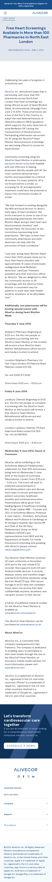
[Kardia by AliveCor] (10, 825)
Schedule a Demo (21, 745)
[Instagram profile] (18, 776)
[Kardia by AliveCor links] (47, 825)
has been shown (14, 163)
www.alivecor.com (15, 667)
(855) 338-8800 (11, 794)
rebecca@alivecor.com (18, 549)
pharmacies (36, 111)
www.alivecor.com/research (20, 612)
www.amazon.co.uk (31, 624)
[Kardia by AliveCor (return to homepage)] (26, 769)
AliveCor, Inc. (12, 91)
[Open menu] (5, 13)
